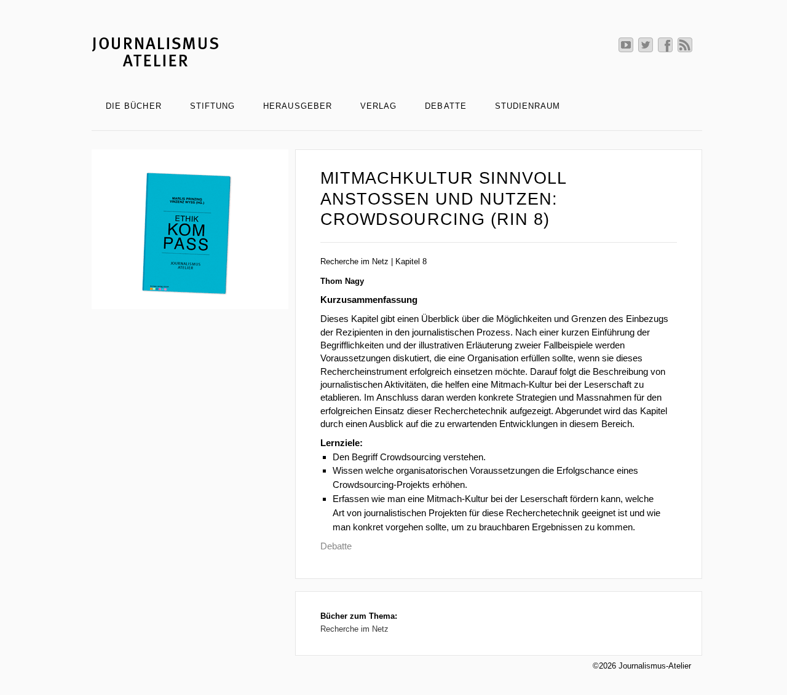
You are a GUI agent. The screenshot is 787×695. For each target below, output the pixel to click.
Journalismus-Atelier (397, 51)
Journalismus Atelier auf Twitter (645, 44)
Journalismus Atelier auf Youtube (626, 44)
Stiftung (212, 106)
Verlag (378, 106)
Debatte (445, 106)
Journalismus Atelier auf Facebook (665, 44)
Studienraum (528, 106)
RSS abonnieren (685, 44)
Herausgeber (297, 106)
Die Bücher (134, 106)
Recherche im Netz (354, 629)
